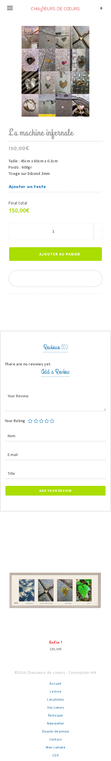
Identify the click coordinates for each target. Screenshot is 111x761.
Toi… (103, 643)
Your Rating (15, 421)
